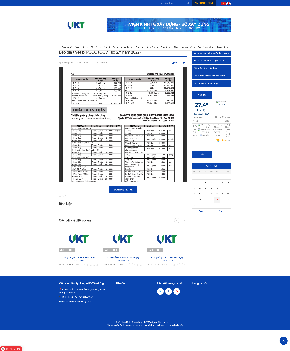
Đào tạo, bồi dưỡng (145, 47)
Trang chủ (67, 47)
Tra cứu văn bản (206, 47)
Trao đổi (221, 47)
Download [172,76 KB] (123, 189)
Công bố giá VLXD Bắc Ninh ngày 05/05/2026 (167, 259)
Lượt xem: (100, 62)
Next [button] (184, 220)
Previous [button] (176, 220)
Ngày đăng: (64, 62)
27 (217, 200)
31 (200, 205)
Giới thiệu (80, 47)
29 (228, 200)
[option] (79, 246)
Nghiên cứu (109, 47)
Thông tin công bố (183, 47)
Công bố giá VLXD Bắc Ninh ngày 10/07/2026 (79, 259)
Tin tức (94, 47)
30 (194, 205)
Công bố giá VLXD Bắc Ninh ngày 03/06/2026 (123, 259)
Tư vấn (164, 47)
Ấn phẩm (125, 47)
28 (222, 200)
